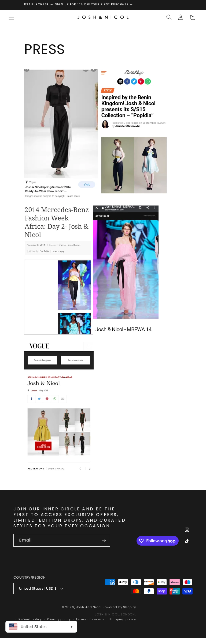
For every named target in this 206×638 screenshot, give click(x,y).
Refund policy (30, 619)
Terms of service (90, 619)
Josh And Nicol (89, 607)
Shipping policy (122, 619)
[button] (11, 17)
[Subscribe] (104, 540)
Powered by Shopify (119, 607)
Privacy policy (59, 619)
